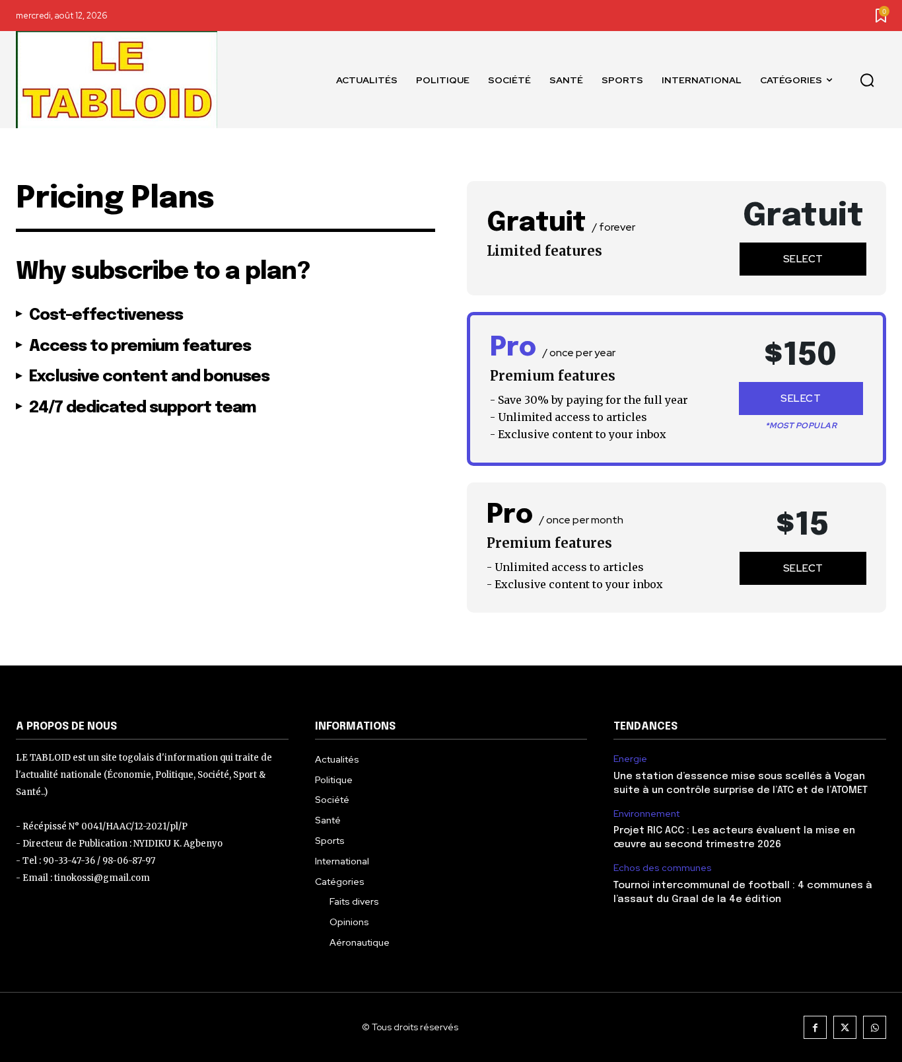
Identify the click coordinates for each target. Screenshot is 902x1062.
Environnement (646, 813)
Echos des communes (662, 868)
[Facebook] (815, 1027)
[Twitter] (844, 1027)
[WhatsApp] (874, 1027)
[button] (867, 80)
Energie (630, 759)
